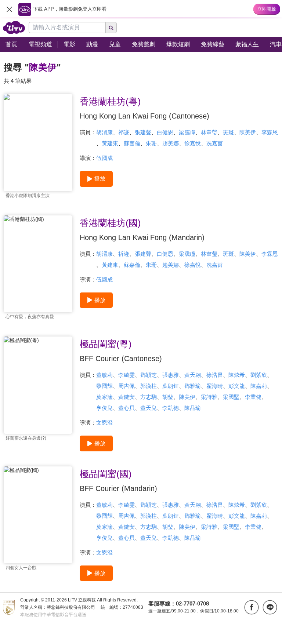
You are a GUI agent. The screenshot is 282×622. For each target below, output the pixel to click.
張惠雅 (170, 375)
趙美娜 (170, 143)
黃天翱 (192, 375)
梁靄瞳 (187, 132)
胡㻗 (167, 397)
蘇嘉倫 (132, 143)
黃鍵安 (126, 397)
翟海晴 (214, 386)
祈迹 (123, 254)
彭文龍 (236, 386)
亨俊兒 (104, 408)
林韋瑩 (209, 132)
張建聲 (143, 132)
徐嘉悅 (192, 143)
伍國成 (104, 158)
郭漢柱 (148, 386)
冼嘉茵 (214, 143)
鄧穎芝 (148, 375)
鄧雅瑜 (192, 386)
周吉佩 (126, 386)
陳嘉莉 (258, 386)
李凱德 (170, 408)
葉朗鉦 (170, 386)
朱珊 (151, 143)
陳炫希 (236, 375)
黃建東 (110, 143)
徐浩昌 (214, 375)
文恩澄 (104, 422)
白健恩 (165, 132)
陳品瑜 (192, 408)
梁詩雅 (209, 397)
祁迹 (123, 132)
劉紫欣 (258, 375)
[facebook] (251, 607)
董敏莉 (104, 375)
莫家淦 (104, 397)
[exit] (9, 9)
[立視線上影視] (14, 27)
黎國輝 (104, 386)
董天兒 (148, 408)
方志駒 (148, 397)
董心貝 (126, 408)
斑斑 (228, 132)
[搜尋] (111, 27)
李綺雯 (126, 375)
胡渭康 (104, 132)
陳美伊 (247, 132)
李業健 (253, 397)
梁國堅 (231, 397)
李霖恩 (269, 132)
